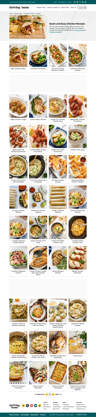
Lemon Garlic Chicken (38, 119)
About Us (45, 404)
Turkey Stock (77, 356)
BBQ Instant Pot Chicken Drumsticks (18, 150)
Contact (69, 2)
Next (57, 394)
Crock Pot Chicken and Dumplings (38, 181)
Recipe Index (18, 13)
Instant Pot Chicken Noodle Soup (58, 120)
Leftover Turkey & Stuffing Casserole (18, 324)
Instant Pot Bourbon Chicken (77, 69)
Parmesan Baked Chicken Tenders (77, 181)
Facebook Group (80, 409)
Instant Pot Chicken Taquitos (38, 211)
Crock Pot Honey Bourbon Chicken (58, 69)
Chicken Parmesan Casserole (18, 387)
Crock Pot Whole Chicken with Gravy (38, 356)
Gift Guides (66, 409)
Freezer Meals (57, 406)
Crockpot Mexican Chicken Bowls (18, 241)
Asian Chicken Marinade (38, 387)
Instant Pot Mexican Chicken (77, 211)
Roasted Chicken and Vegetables (58, 356)
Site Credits (70, 415)
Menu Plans (56, 409)
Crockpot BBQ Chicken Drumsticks (38, 150)
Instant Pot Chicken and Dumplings (18, 181)
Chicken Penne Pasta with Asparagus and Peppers (77, 387)
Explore (79, 402)
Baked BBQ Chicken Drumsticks (77, 120)
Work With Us (47, 406)
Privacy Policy (14, 415)
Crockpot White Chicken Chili (77, 241)
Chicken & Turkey (29, 13)
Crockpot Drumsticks (38, 69)
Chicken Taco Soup (78, 150)
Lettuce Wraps (79, 30)
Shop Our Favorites (81, 406)
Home (11, 13)
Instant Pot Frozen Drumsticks (58, 150)
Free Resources (62, 2)
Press (44, 409)
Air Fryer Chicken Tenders (58, 181)
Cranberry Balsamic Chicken (18, 272)
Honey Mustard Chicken (58, 272)
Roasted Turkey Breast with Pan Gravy (38, 324)
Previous (40, 394)
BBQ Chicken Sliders (18, 69)
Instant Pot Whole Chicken (77, 324)
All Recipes (56, 404)
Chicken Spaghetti (55, 32)
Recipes (55, 402)
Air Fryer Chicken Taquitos (18, 211)
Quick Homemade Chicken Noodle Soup (18, 356)
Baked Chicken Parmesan (77, 272)
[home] (14, 405)
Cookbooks (66, 404)
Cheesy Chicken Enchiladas (58, 387)
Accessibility (24, 415)
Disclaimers (35, 415)
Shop (64, 402)
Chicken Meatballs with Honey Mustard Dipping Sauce (57, 325)
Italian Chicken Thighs (18, 119)
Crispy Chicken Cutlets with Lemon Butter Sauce (38, 272)
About (55, 2)
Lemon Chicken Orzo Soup (38, 241)
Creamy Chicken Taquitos (58, 211)
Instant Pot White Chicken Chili (58, 241)
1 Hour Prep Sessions (68, 406)
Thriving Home (19, 7)
